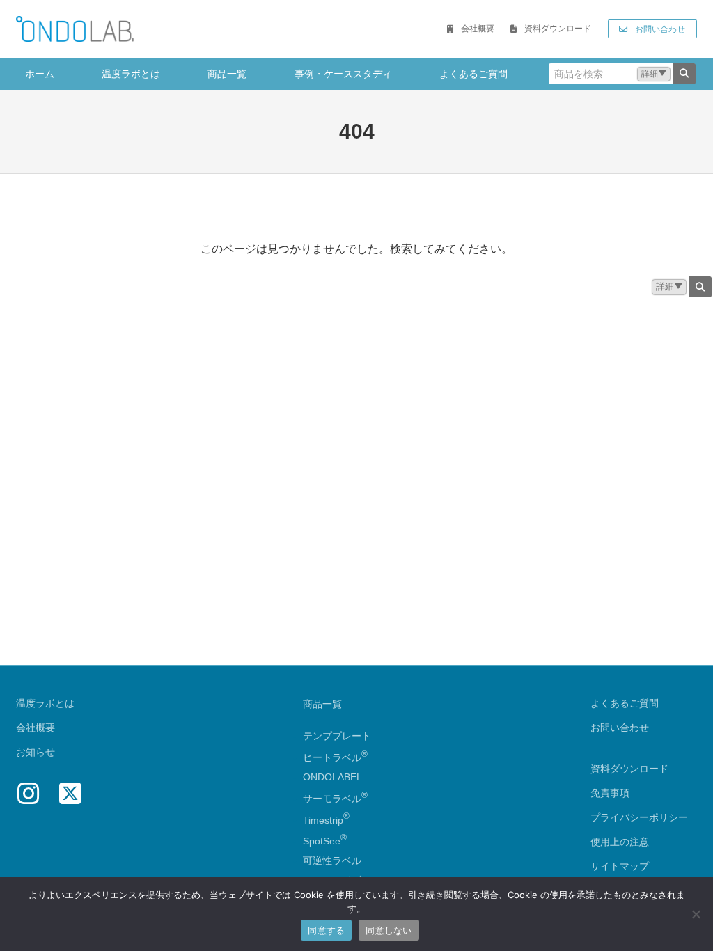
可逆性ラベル (332, 860)
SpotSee (321, 841)
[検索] (684, 73)
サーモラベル (335, 798)
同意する (326, 930)
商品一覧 (322, 703)
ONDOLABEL (332, 777)
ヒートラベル (335, 757)
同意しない (389, 930)
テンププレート (337, 735)
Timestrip (323, 819)
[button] (470, 29)
